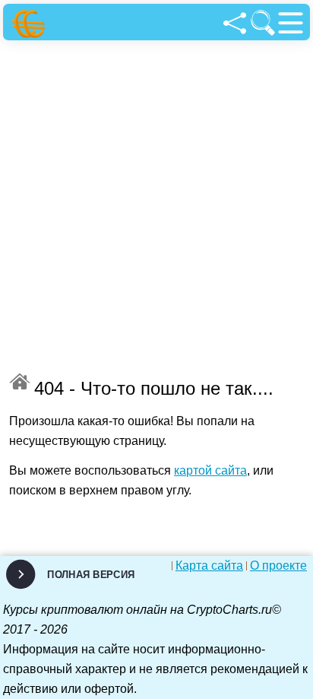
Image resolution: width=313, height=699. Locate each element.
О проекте (278, 565)
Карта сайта (209, 565)
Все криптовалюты (19, 381)
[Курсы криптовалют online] (31, 24)
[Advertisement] (156, 204)
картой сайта (210, 470)
